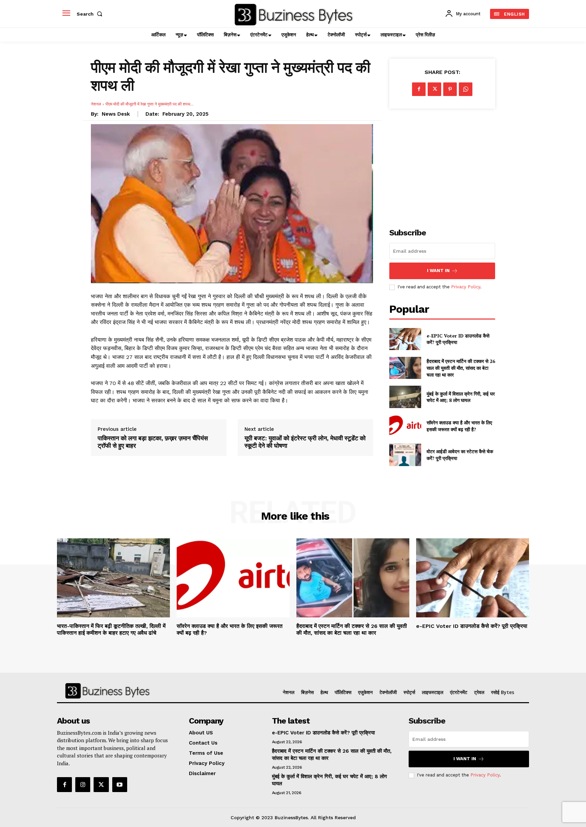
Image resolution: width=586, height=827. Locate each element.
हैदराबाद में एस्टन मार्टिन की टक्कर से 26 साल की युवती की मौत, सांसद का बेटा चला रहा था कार (461, 368)
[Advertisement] (442, 164)
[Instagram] (82, 784)
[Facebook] (419, 89)
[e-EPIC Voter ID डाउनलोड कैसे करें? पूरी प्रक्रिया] (405, 339)
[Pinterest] (450, 89)
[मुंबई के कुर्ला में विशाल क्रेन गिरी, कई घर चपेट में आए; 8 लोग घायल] (405, 397)
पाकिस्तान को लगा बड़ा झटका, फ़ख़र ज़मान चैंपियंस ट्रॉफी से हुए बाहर (153, 442)
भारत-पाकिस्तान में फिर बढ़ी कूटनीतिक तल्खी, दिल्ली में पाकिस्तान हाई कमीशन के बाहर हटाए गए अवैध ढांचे (111, 629)
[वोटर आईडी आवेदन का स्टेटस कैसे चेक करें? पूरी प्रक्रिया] (405, 455)
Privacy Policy (465, 286)
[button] (91, 14)
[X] (434, 89)
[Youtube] (119, 784)
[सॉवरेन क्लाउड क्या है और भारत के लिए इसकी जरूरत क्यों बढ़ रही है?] (405, 426)
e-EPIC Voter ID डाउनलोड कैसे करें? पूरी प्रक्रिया (471, 626)
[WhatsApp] (465, 89)
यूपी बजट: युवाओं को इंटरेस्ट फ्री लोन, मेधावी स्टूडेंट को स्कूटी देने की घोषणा (305, 442)
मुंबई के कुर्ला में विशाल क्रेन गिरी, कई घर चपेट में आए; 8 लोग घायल (461, 397)
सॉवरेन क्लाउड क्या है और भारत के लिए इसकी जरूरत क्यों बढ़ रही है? (459, 425)
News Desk (116, 114)
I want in (438, 270)
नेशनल (96, 104)
